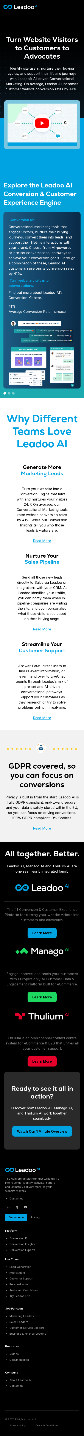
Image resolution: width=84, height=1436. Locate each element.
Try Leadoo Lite (19, 1295)
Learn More (42, 933)
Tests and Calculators (23, 1290)
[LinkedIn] (8, 1207)
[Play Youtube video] (42, 123)
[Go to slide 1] (4, 393)
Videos (14, 1354)
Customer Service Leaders (27, 1327)
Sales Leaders (18, 1322)
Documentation (19, 1359)
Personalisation (19, 1284)
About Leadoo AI (20, 1380)
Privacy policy (17, 1425)
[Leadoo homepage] (22, 1170)
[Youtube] (25, 1207)
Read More (42, 541)
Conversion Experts (22, 1250)
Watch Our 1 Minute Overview (42, 1131)
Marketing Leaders (21, 1316)
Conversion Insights (22, 1244)
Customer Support (21, 1278)
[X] (17, 1207)
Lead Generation (20, 1266)
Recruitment (17, 1272)
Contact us (16, 1198)
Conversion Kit (18, 1238)
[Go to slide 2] (9, 393)
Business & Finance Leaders (27, 1333)
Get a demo (16, 1217)
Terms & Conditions (47, 1425)
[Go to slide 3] (13, 393)
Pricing (35, 1217)
